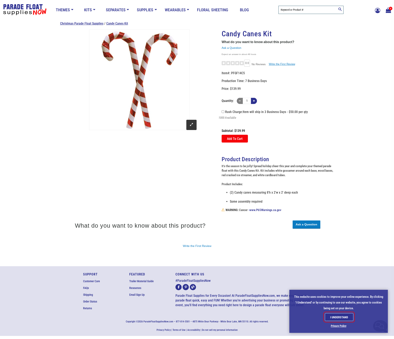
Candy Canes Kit (117, 23)
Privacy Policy (164, 330)
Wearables (175, 9)
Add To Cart (235, 139)
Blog (244, 9)
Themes (63, 9)
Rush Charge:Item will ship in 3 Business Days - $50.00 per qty (266, 112)
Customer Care (91, 281)
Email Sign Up (137, 294)
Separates (116, 9)
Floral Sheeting (212, 9)
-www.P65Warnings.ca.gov (264, 210)
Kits (88, 9)
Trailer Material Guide (141, 281)
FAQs (86, 288)
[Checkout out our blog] (193, 287)
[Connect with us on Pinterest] (186, 287)
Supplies (145, 9)
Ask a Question (231, 47)
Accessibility (193, 330)
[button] (388, 10)
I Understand (339, 317)
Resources (135, 288)
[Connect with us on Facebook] (178, 287)
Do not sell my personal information (220, 330)
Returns (87, 308)
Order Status (90, 301)
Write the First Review (282, 64)
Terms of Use (179, 330)
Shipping (88, 294)
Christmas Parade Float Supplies (81, 23)
